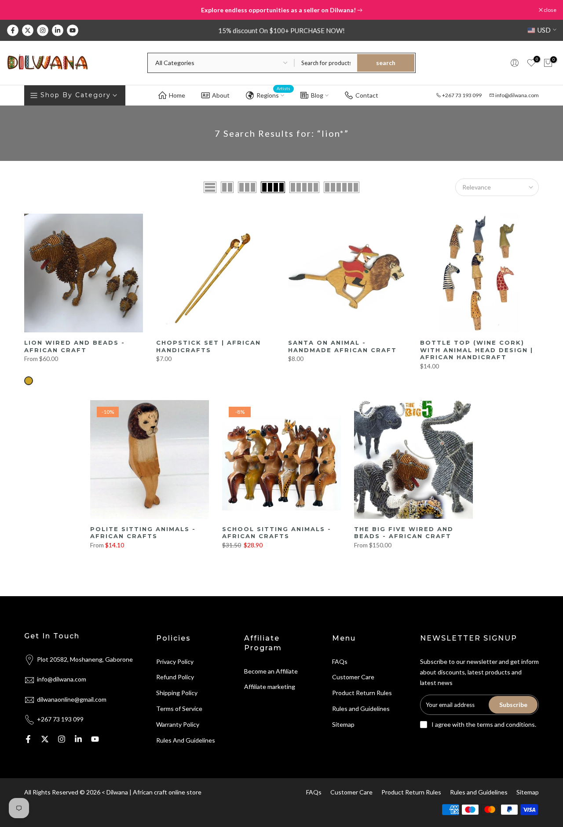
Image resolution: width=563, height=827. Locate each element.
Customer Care (353, 677)
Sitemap (343, 724)
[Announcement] (281, 10)
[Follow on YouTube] (72, 30)
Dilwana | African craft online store (153, 792)
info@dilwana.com (517, 95)
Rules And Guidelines (185, 740)
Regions (273, 93)
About (221, 95)
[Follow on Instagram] (43, 30)
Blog (317, 95)
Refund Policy (175, 677)
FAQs (339, 661)
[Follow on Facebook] (13, 30)
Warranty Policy (177, 724)
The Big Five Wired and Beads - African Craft (403, 532)
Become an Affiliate (271, 671)
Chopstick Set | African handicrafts (208, 346)
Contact (366, 95)
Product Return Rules (362, 692)
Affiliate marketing (269, 686)
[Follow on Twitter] (28, 30)
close (17, 10)
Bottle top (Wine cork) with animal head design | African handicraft (476, 350)
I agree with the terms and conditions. (483, 724)
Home (177, 95)
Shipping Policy (176, 692)
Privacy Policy (175, 661)
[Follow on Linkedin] (57, 30)
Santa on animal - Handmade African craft (342, 346)
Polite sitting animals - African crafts (143, 532)
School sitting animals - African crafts (276, 532)
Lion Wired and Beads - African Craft (74, 346)
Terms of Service (179, 708)
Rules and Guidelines (361, 708)
